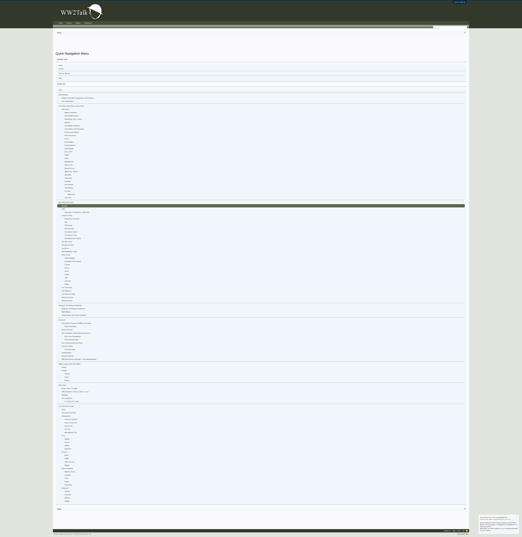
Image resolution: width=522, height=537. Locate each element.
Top (463, 531)
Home (61, 65)
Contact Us (447, 531)
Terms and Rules (462, 534)
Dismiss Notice (517, 517)
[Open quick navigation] (465, 33)
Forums (61, 68)
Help (60, 78)
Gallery (78, 23)
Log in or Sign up (459, 2)
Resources (88, 23)
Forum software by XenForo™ (72, 534)
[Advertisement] (261, 43)
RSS (467, 531)
